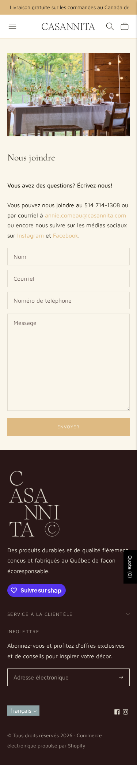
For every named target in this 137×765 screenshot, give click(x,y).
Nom (20, 248)
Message (25, 314)
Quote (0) (130, 567)
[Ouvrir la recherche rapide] (110, 26)
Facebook (65, 235)
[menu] (12, 26)
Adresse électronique (39, 669)
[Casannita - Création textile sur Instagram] (125, 712)
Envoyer (68, 426)
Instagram (30, 235)
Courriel (24, 270)
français (20, 710)
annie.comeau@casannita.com (85, 215)
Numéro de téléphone (40, 292)
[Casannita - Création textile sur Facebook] (117, 712)
